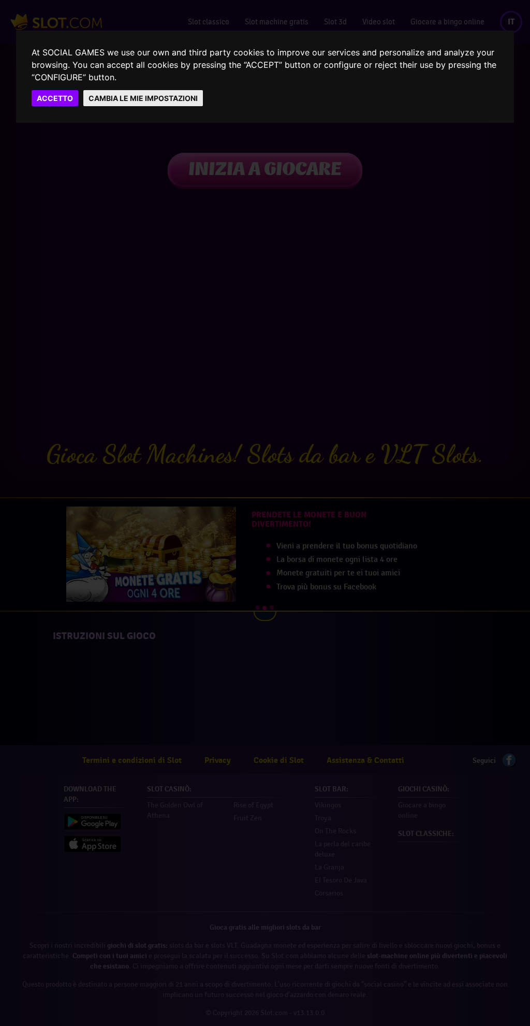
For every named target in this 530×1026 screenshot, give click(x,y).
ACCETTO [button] (55, 98)
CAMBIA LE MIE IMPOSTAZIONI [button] (143, 98)
